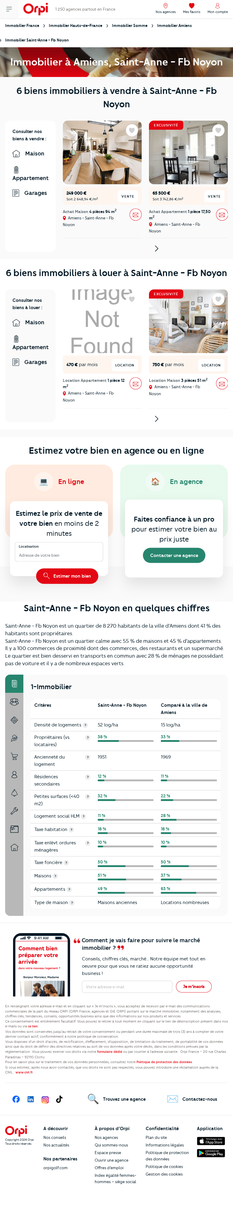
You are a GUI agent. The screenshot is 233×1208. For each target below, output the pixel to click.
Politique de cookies (164, 1166)
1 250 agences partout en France (85, 9)
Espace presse (108, 1152)
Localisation (29, 546)
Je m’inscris (193, 986)
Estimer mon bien (71, 576)
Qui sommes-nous (111, 1145)
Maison (34, 153)
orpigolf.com (55, 1167)
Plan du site (156, 1137)
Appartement (30, 178)
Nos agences (106, 1137)
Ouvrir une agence (111, 1160)
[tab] (14, 684)
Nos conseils (54, 1137)
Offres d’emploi (109, 1167)
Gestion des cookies (164, 1174)
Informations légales (165, 1145)
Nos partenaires (60, 1159)
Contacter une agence (174, 555)
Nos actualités (56, 1145)
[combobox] (19, 555)
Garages (35, 192)
